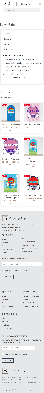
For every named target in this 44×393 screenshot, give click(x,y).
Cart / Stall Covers (33, 63)
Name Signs (20, 67)
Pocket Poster (24, 70)
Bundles (31, 59)
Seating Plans (11, 74)
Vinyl (7, 77)
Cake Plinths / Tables (14, 63)
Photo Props (10, 70)
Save (5, 105)
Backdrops (20, 59)
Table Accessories (27, 74)
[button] (40, 4)
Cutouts (9, 67)
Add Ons (9, 59)
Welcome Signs (18, 77)
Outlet (30, 67)
